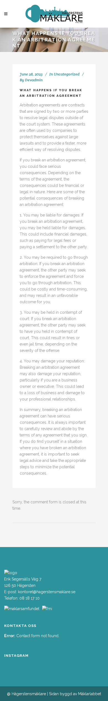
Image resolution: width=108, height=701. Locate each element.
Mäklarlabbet (89, 694)
